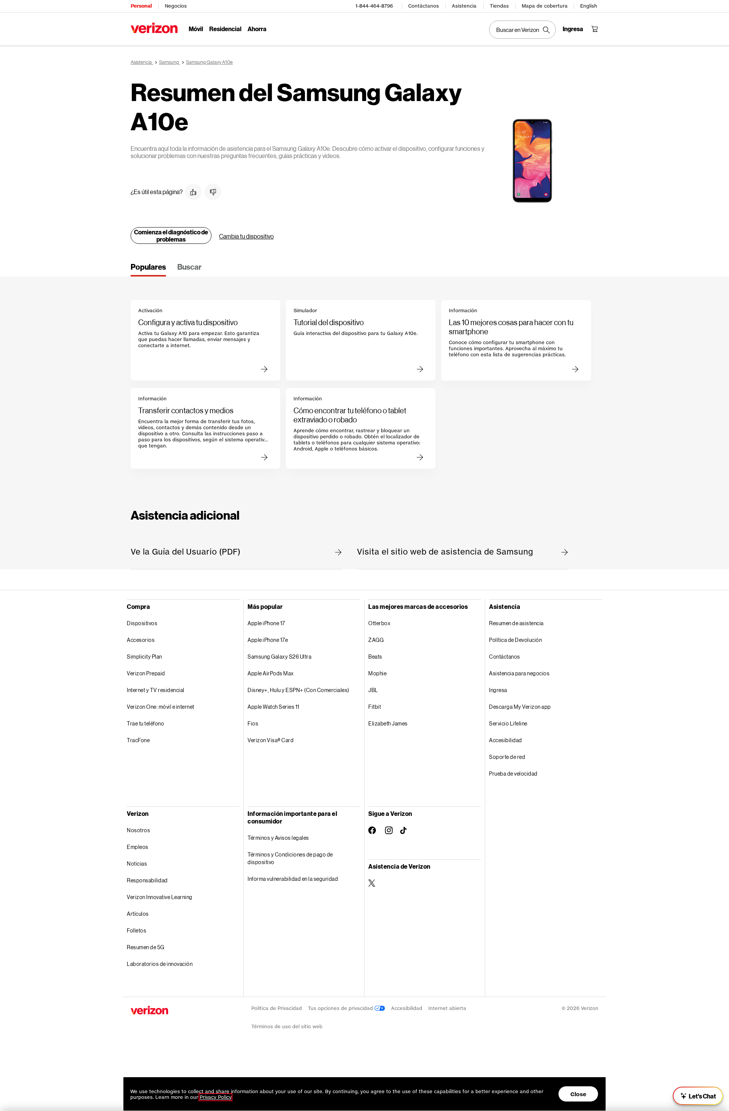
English (588, 6)
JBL (373, 690)
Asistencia (464, 6)
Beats (375, 656)
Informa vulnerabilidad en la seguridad (293, 879)
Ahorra (257, 28)
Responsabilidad (147, 880)
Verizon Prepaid (146, 673)
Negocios (176, 6)
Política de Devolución (515, 640)
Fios (253, 723)
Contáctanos (423, 6)
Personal (141, 6)
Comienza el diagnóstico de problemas (171, 235)
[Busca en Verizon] (522, 30)
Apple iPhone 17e (268, 640)
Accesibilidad (505, 740)
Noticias (137, 863)
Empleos (137, 847)
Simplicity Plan (144, 656)
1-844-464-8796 (374, 6)
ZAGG (375, 640)
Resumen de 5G (145, 947)
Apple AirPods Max (271, 673)
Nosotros (138, 830)
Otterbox (379, 623)
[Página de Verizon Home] (154, 27)
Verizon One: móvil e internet (160, 706)
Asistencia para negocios (519, 673)
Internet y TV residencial (156, 690)
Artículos (138, 913)
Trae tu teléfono (145, 723)
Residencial (225, 28)
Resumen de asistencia (516, 623)
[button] (193, 191)
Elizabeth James (388, 723)
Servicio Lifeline (508, 723)
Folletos (136, 930)
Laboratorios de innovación (160, 964)
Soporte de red (507, 757)
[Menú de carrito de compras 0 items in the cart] (594, 29)
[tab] (148, 269)
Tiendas (499, 6)
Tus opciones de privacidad (341, 1008)
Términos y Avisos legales (278, 837)
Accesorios (141, 640)
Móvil (196, 28)
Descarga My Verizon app (520, 706)
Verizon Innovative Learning (160, 897)
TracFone (138, 740)
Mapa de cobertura (545, 6)
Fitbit (374, 706)
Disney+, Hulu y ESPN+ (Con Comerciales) (298, 690)
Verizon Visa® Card (270, 740)
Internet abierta (447, 1008)
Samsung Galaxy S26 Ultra (279, 656)
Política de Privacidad (276, 1008)
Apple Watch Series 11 (274, 706)
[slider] (698, 1096)
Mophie (377, 673)
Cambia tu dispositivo (246, 236)
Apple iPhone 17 (266, 623)
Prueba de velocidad (513, 773)
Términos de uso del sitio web (286, 1026)
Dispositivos (142, 623)
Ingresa (498, 690)
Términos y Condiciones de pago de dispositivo (290, 858)
